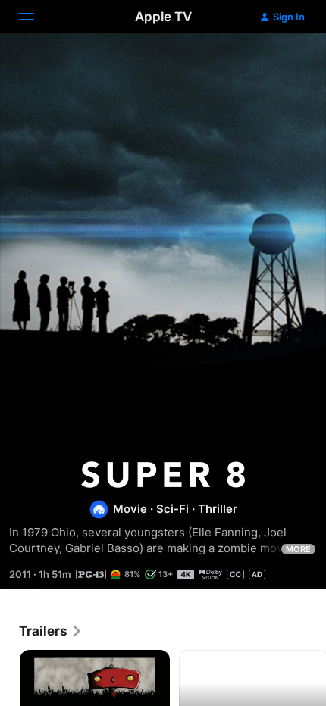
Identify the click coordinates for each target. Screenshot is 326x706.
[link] (51, 631)
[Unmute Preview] (285, 63)
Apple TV (163, 16)
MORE (298, 549)
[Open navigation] (35, 16)
